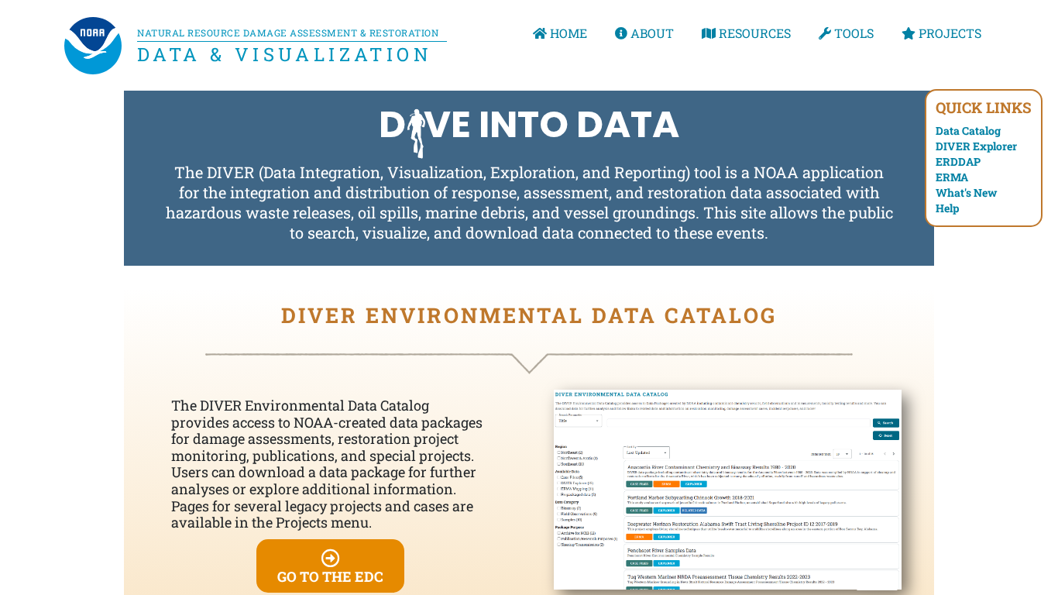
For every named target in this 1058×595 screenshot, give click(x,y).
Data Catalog (968, 130)
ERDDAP (958, 161)
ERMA (952, 177)
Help (947, 208)
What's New (966, 192)
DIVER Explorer (976, 146)
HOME (567, 33)
